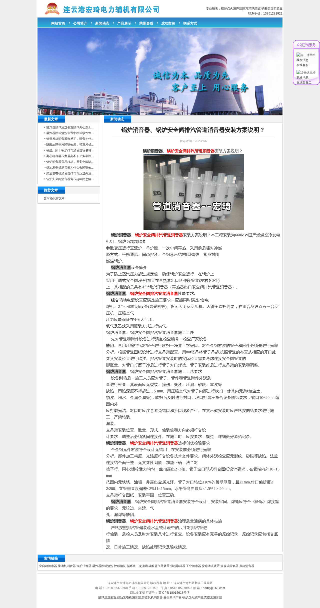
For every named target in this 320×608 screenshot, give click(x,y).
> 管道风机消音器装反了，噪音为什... (69, 139)
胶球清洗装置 (252, 8)
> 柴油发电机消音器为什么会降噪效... (69, 167)
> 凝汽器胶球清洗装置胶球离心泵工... (69, 127)
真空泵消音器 (213, 597)
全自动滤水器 (48, 566)
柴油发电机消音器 (129, 597)
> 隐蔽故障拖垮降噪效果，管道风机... (69, 144)
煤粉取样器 (177, 566)
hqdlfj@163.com (214, 588)
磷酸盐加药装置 (272, 8)
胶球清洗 (120, 566)
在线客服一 (304, 65)
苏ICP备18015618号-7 (173, 592)
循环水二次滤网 (137, 566)
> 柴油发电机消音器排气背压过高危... (69, 173)
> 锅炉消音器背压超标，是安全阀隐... (69, 162)
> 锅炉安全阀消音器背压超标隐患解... (69, 179)
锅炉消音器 (84, 566)
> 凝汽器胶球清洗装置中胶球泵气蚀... (69, 133)
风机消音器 (246, 566)
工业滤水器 (193, 566)
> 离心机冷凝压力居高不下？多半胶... (69, 156)
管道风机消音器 (152, 597)
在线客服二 (304, 82)
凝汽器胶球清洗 (102, 566)
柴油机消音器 (67, 566)
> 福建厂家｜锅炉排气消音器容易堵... (69, 150)
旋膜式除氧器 (229, 566)
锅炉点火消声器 (231, 8)
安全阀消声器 (173, 597)
